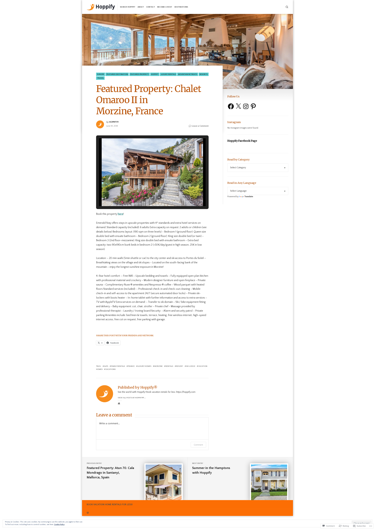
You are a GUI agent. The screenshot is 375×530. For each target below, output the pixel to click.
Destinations (181, 7)
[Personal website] (119, 403)
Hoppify (154, 74)
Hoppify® (114, 122)
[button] (145, 197)
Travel (100, 78)
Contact (150, 7)
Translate (248, 196)
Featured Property (139, 74)
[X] (238, 106)
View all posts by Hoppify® (131, 398)
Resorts (204, 74)
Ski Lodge (190, 366)
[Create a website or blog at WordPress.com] (137, 512)
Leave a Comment (200, 126)
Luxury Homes (144, 366)
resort (179, 366)
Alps (106, 366)
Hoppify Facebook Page (242, 140)
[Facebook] (230, 106)
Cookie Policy (59, 524)
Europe (100, 74)
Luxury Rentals (168, 74)
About (141, 7)
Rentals (169, 366)
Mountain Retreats (187, 74)
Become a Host (164, 7)
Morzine (158, 366)
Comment (198, 444)
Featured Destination (117, 74)
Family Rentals (118, 366)
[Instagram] (245, 106)
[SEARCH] (286, 7)
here (120, 214)
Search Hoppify (127, 7)
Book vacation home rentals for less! (110, 504)
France (131, 366)
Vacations (110, 369)
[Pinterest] (253, 106)
